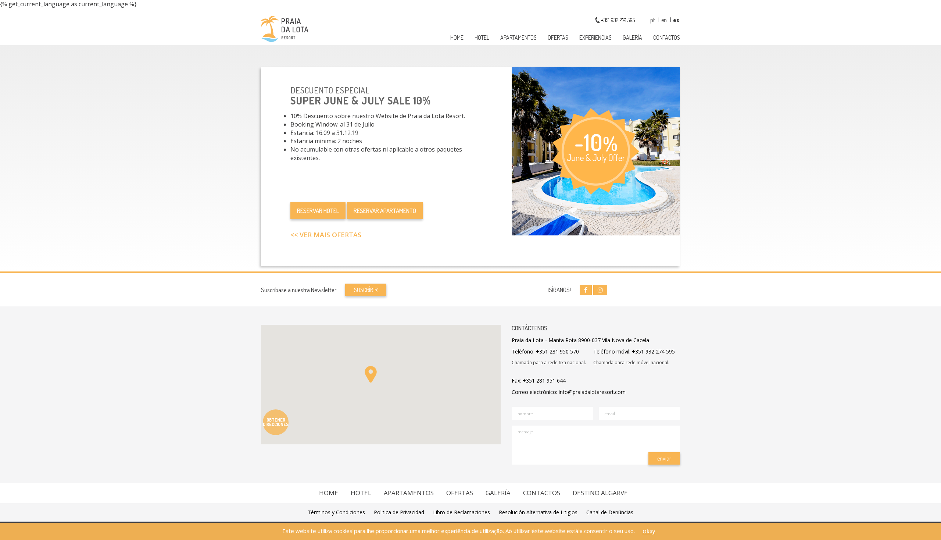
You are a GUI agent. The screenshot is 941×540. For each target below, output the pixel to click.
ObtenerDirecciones (276, 422)
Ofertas (558, 37)
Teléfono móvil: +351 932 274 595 (634, 351)
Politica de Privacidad (399, 512)
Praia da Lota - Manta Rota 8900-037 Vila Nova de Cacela (580, 340)
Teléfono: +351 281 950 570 (545, 351)
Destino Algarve (600, 493)
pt (653, 20)
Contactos (666, 37)
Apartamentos (518, 37)
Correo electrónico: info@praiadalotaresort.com (569, 391)
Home (457, 37)
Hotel (482, 37)
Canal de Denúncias (609, 512)
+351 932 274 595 (618, 20)
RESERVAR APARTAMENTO (385, 210)
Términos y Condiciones (336, 512)
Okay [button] (649, 531)
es (676, 20)
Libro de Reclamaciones (461, 512)
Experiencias (595, 37)
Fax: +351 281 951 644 (539, 380)
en (664, 20)
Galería (632, 37)
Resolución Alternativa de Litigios (538, 512)
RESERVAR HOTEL (318, 210)
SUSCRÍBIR (366, 290)
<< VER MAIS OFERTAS (325, 234)
